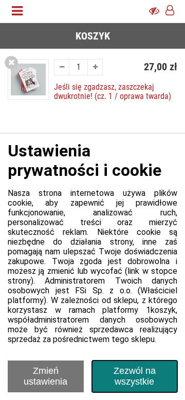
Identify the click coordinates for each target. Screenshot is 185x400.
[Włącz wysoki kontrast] (154, 11)
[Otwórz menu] (17, 11)
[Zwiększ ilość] (95, 67)
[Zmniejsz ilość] (61, 67)
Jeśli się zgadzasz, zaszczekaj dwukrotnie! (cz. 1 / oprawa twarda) (112, 92)
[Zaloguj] (169, 11)
